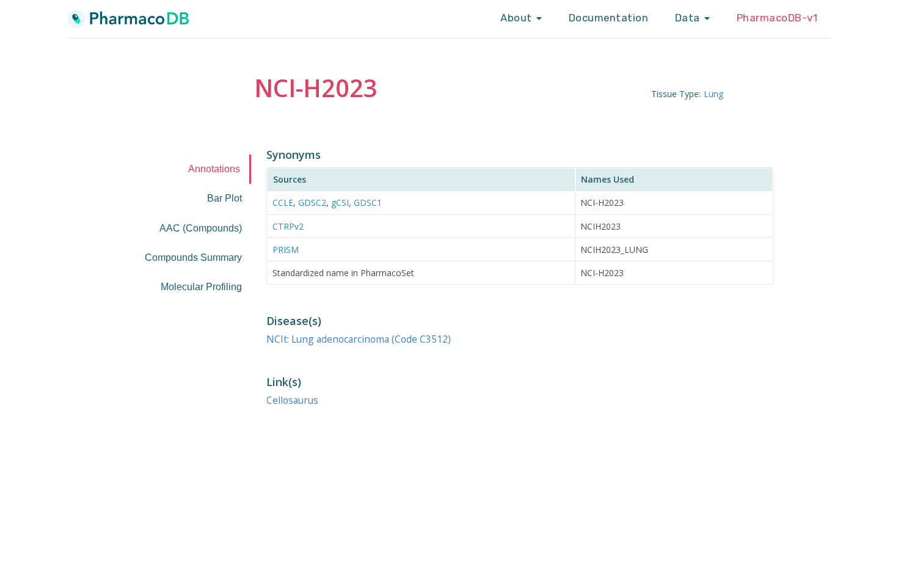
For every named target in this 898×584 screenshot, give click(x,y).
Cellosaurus (292, 400)
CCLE (282, 202)
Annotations (214, 169)
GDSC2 (312, 202)
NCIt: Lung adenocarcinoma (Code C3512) (358, 339)
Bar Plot (224, 198)
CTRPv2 (288, 226)
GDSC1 (368, 202)
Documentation (609, 18)
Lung (713, 94)
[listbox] (521, 18)
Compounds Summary (193, 257)
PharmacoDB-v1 (777, 18)
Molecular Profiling (201, 287)
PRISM (285, 249)
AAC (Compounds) (200, 228)
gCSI (340, 202)
